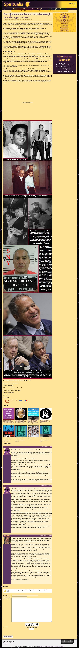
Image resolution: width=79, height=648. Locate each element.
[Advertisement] (64, 43)
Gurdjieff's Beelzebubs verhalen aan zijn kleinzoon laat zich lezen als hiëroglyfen (8, 421)
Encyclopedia (52, 8)
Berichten (47, 10)
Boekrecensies (30, 8)
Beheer (56, 10)
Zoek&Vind (37, 8)
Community (63, 8)
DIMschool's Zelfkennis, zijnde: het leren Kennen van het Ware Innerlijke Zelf (20, 421)
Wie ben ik (27, 10)
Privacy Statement (41, 646)
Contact (12, 642)
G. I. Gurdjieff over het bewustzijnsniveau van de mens (45, 421)
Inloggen (74, 5)
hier (46, 590)
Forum (57, 8)
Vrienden (52, 10)
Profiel (22, 10)
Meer (6, 644)
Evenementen (44, 8)
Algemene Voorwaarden (55, 646)
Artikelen (24, 8)
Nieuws (15, 8)
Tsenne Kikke (7, 20)
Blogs (19, 8)
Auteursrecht (62, 646)
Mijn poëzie (41, 10)
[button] (8, 637)
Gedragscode (47, 646)
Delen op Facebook (21, 400)
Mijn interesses (34, 10)
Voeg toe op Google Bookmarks (26, 400)
